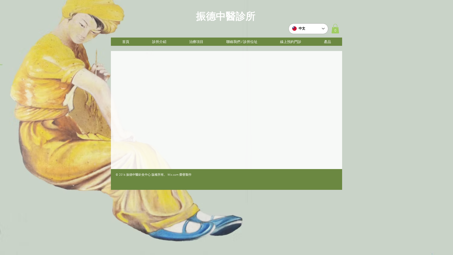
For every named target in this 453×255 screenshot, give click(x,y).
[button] (335, 29)
